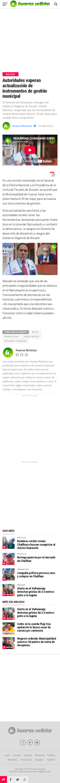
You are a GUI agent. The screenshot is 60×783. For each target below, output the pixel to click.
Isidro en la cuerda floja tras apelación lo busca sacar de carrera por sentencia (34, 627)
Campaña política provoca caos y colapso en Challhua (36, 574)
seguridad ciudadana (15, 341)
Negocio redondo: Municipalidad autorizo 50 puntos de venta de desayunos (36, 642)
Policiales (13, 760)
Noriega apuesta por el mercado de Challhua (36, 559)
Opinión (51, 760)
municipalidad (11, 336)
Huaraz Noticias (22, 126)
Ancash (35, 332)
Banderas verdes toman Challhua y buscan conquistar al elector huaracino (36, 544)
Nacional (39, 755)
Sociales (39, 760)
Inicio (7, 755)
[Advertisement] (30, 39)
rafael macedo (31, 336)
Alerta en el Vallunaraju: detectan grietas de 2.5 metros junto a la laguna (35, 592)
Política (21, 537)
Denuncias (22, 569)
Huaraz (28, 755)
